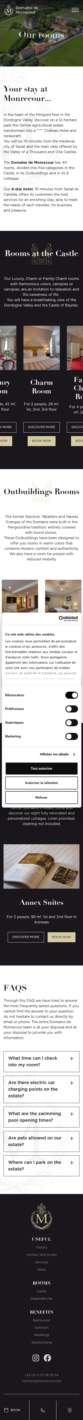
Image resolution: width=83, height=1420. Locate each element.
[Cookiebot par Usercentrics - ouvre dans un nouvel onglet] (59, 619)
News (41, 1269)
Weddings (41, 1335)
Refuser (41, 797)
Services (41, 1262)
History (41, 1247)
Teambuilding (41, 1342)
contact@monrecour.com (41, 1381)
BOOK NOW (41, 441)
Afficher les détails (54, 754)
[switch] (71, 708)
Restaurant (41, 1320)
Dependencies (41, 1298)
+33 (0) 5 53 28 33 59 (41, 1375)
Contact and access (42, 1254)
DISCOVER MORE (41, 427)
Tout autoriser (41, 768)
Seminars (42, 1327)
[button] (74, 10)
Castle (41, 1291)
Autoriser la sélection (41, 783)
